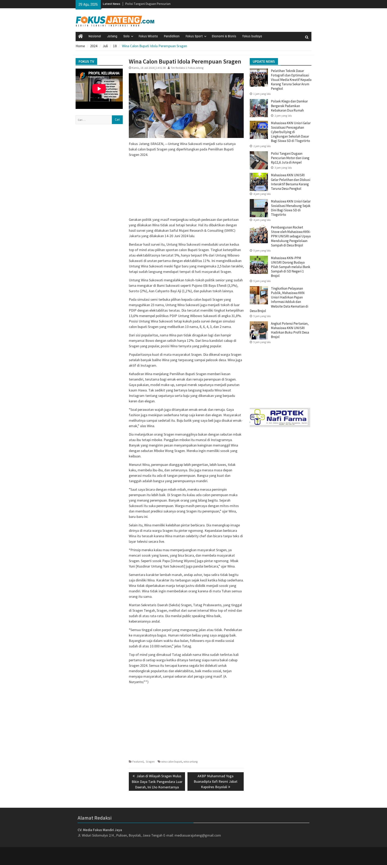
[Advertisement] (186, 188)
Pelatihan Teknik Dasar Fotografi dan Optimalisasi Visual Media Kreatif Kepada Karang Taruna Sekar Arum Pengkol (291, 80)
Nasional (94, 36)
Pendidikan (172, 36)
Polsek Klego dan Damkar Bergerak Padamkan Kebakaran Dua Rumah (289, 105)
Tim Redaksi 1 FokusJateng (187, 68)
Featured (138, 761)
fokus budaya (252, 36)
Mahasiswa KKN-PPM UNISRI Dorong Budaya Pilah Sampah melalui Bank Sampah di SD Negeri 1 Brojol (290, 267)
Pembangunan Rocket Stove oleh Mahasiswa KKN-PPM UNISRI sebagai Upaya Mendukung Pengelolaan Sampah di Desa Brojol (291, 236)
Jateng (112, 36)
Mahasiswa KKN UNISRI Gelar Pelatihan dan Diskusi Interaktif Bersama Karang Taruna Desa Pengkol (290, 182)
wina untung (190, 761)
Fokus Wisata (148, 36)
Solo (126, 36)
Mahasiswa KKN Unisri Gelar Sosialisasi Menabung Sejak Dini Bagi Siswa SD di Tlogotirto (291, 208)
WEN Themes (207, 859)
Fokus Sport (194, 36)
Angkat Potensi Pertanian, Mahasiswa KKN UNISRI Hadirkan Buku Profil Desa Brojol (290, 330)
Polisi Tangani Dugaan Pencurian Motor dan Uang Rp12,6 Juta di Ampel (290, 158)
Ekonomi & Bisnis (224, 36)
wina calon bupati (171, 761)
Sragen (150, 761)
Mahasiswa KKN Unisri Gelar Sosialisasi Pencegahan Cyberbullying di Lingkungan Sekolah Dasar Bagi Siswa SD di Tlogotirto (291, 132)
